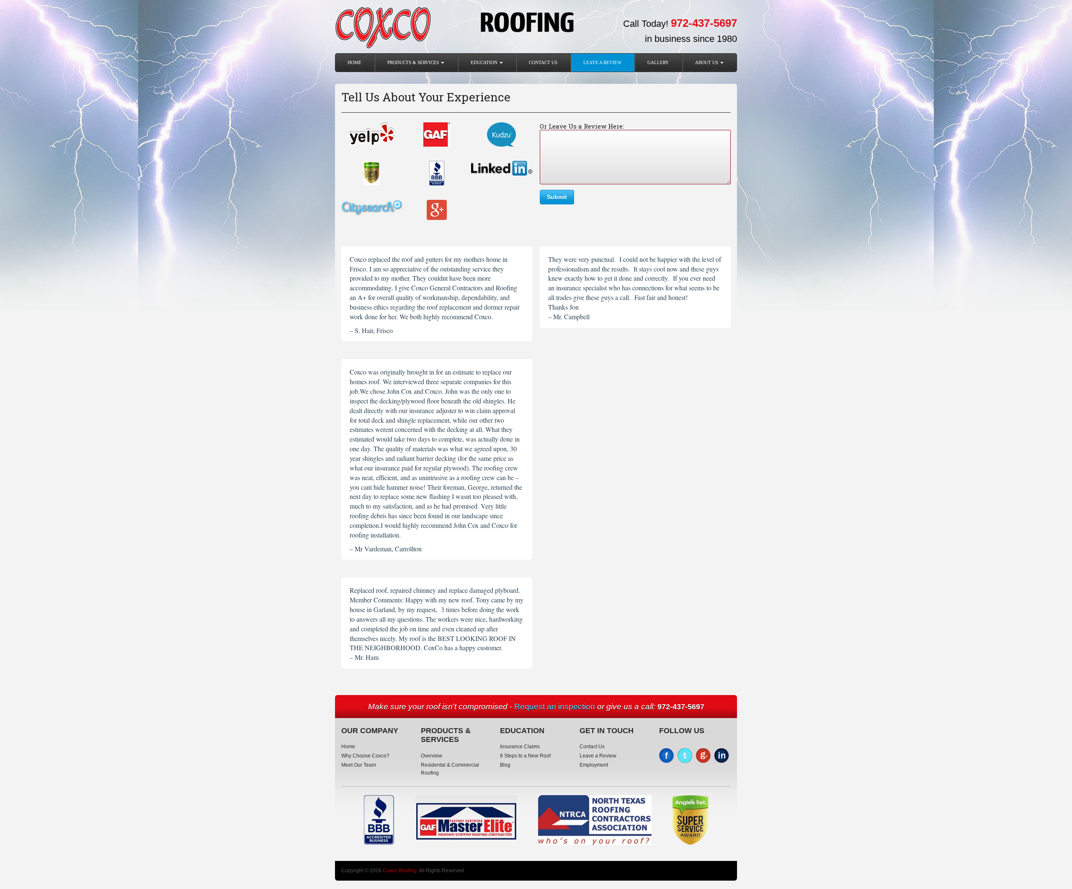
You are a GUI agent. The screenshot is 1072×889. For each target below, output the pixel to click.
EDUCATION (485, 62)
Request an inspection (554, 706)
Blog (505, 765)
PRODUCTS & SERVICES (413, 62)
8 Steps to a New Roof (525, 756)
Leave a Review (602, 62)
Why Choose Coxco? (365, 756)
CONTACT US (543, 62)
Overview (431, 756)
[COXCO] (383, 26)
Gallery (658, 62)
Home (354, 62)
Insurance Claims (520, 746)
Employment (594, 765)
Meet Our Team (358, 765)
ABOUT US (707, 62)
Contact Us (592, 746)
